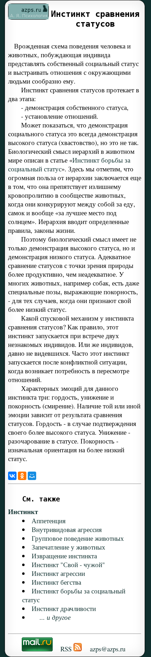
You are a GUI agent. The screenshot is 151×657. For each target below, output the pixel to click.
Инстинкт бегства (56, 582)
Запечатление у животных (68, 547)
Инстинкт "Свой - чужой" (68, 564)
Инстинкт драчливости (64, 608)
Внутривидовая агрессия (67, 529)
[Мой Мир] (32, 476)
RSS (66, 648)
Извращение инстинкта (64, 555)
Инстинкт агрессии (58, 573)
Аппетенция (49, 520)
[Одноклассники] (22, 476)
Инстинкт (23, 511)
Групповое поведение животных (78, 538)
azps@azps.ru (107, 648)
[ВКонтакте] (12, 476)
